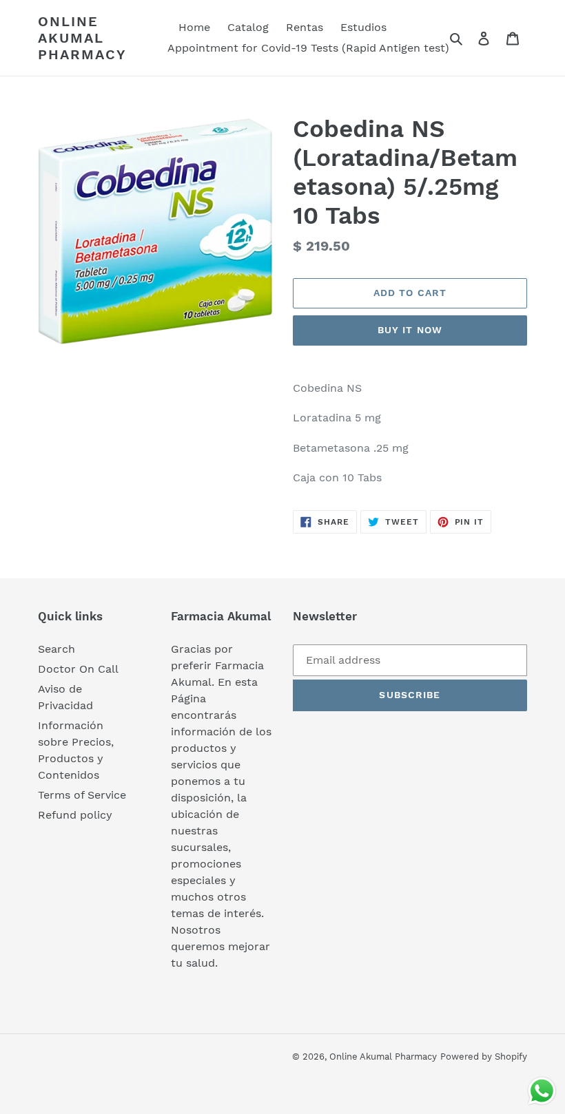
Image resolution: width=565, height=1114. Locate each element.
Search (56, 648)
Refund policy (75, 814)
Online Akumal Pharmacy (82, 38)
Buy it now (410, 329)
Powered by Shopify (483, 1056)
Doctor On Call (78, 668)
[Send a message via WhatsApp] (542, 1091)
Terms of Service (82, 794)
